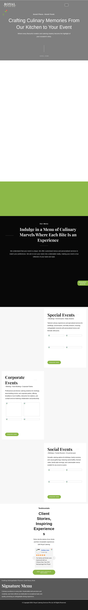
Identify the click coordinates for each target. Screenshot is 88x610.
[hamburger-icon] (66, 5)
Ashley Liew (45, 550)
